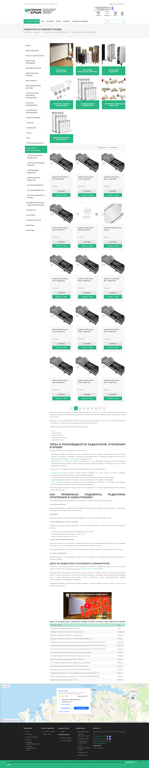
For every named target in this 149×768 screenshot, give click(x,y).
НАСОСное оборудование (31, 104)
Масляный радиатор (35, 185)
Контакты (66, 21)
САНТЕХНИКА (30, 215)
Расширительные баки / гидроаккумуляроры (35, 204)
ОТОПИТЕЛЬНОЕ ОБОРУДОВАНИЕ (31, 111)
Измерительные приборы (32, 74)
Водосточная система (35, 55)
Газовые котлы (83, 752)
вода (53, 430)
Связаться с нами (48, 731)
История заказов (66, 740)
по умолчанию (112, 147)
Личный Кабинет (66, 738)
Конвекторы (31, 128)
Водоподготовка (83, 731)
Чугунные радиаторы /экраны (36, 196)
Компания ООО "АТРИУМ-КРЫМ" (92, 569)
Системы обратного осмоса (84, 735)
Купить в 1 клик (61, 195)
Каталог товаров (33, 21)
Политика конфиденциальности (33, 743)
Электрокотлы (82, 755)
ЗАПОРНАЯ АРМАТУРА (33, 68)
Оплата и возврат (31, 737)
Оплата (58, 21)
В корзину (61, 191)
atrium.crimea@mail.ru (118, 4)
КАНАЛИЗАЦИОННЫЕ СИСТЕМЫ (33, 87)
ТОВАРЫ (28, 45)
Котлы (80, 745)
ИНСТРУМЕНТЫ (31, 80)
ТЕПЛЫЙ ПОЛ (31, 210)
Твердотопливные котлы (84, 748)
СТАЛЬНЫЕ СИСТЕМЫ (33, 220)
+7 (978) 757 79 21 (100, 738)
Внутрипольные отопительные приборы (65, 461)
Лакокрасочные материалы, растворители (32, 96)
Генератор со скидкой (80, 21)
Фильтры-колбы (83, 738)
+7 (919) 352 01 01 (102, 7)
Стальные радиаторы (35, 190)
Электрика (30, 225)
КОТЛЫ (28, 133)
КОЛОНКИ (30, 122)
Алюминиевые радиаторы (33, 171)
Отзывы (28, 739)
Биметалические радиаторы (33, 179)
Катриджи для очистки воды (83, 741)
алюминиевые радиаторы (60, 473)
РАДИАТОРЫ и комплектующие (33, 149)
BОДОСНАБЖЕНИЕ (32, 50)
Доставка (50, 21)
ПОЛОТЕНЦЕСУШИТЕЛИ (34, 143)
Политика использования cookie (31, 748)
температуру (74, 459)
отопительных (96, 412)
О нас (43, 21)
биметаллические (57, 482)
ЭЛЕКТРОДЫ (30, 230)
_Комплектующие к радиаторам (35, 157)
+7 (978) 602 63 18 (102, 9)
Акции (63, 731)
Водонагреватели (33, 117)
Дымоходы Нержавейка (30, 62)
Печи (28, 138)
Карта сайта (47, 734)
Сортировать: (102, 147)
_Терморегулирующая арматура (35, 164)
